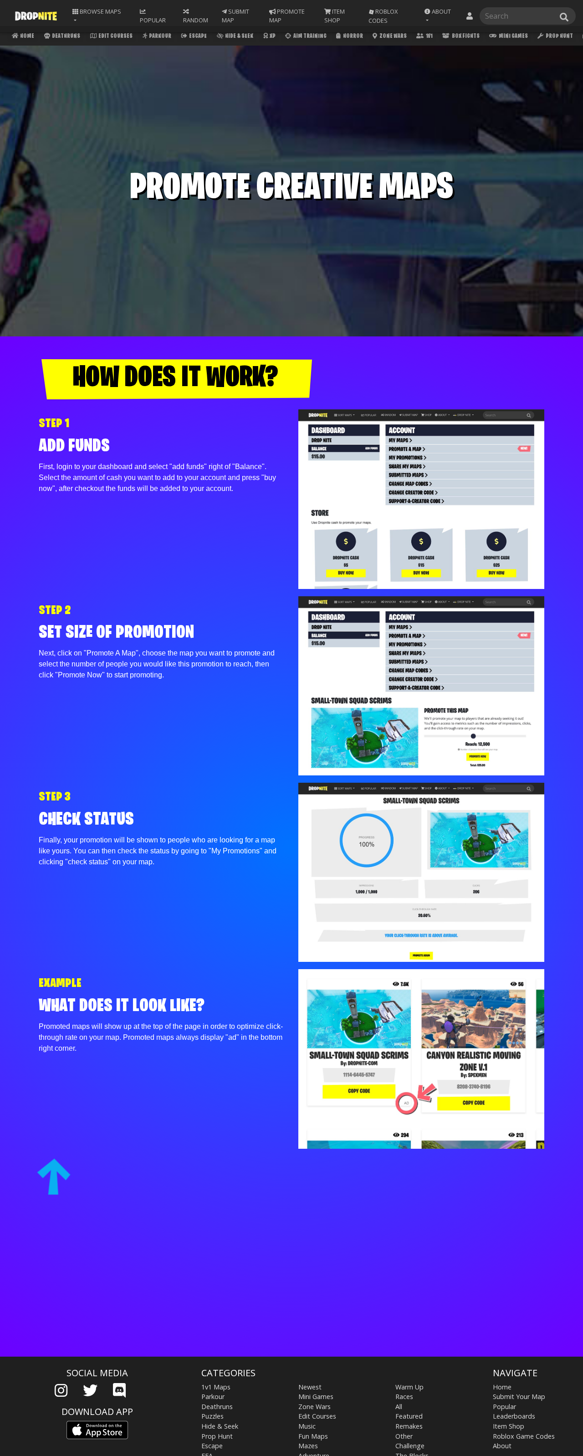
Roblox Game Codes (524, 1436)
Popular (504, 1406)
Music (307, 1426)
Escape (197, 36)
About (502, 1445)
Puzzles (212, 1416)
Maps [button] (99, 11)
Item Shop (508, 1426)
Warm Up (409, 1387)
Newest (310, 1387)
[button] (440, 16)
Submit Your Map (519, 1396)
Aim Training (309, 36)
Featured (409, 1416)
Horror (352, 36)
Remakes (409, 1426)
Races (404, 1396)
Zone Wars (392, 36)
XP (272, 36)
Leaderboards (514, 1416)
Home (26, 36)
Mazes (308, 1445)
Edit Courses (115, 36)
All (398, 1406)
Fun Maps (313, 1436)
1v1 (429, 36)
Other (404, 1436)
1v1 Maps (215, 1387)
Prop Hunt (559, 36)
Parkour (159, 36)
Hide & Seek (238, 36)
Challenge (409, 1445)
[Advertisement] (291, 1285)
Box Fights (465, 36)
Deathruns (65, 36)
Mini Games (513, 36)
